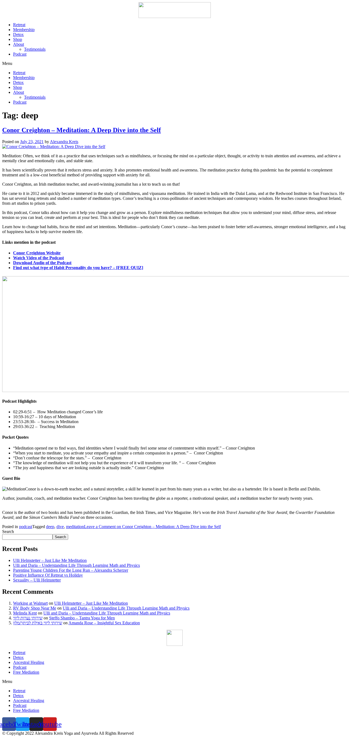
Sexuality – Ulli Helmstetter (37, 580)
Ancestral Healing (28, 662)
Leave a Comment (152, 526)
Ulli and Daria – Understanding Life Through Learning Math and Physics (76, 565)
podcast (25, 526)
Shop (17, 39)
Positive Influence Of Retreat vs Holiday (48, 575)
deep (50, 526)
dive (60, 526)
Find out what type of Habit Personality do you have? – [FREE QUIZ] (78, 267)
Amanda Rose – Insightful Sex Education (104, 622)
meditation (75, 526)
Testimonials (35, 49)
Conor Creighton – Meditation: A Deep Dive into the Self (81, 130)
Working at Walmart (30, 603)
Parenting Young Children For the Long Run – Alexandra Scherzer (70, 570)
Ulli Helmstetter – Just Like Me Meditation (50, 560)
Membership (24, 29)
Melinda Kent (25, 613)
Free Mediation (26, 672)
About (18, 44)
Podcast (19, 54)
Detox (18, 34)
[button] (174, 63)
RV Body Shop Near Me (34, 608)
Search (8, 531)
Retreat (19, 24)
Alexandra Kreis (64, 141)
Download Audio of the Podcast (42, 262)
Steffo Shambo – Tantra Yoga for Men (82, 618)
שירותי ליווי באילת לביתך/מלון (37, 622)
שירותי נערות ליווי (28, 618)
